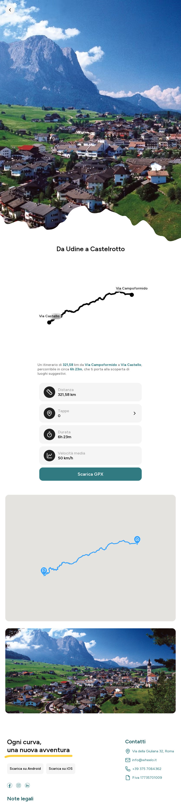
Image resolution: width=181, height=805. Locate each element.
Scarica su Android (25, 768)
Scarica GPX (90, 474)
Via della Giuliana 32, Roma (153, 751)
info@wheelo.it (144, 760)
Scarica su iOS (61, 768)
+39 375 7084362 (146, 769)
